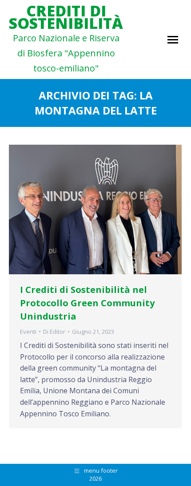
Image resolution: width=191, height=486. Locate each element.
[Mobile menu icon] (172, 40)
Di (54, 332)
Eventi (28, 332)
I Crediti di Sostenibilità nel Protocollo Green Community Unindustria (87, 303)
